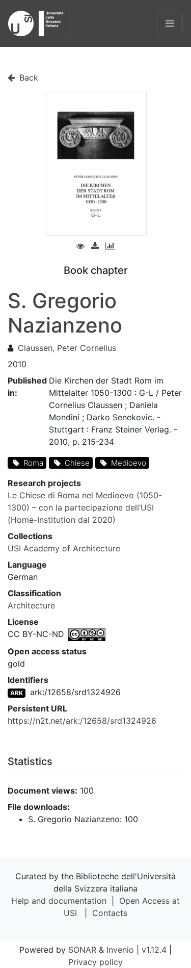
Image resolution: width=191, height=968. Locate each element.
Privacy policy (95, 962)
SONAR (82, 950)
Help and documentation (58, 901)
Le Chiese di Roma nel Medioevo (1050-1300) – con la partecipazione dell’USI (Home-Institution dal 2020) (85, 507)
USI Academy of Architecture (64, 548)
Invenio (120, 950)
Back (27, 77)
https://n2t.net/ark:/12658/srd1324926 (82, 721)
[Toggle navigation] (170, 23)
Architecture (31, 605)
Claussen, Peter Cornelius (67, 348)
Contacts (109, 913)
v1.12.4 (154, 950)
